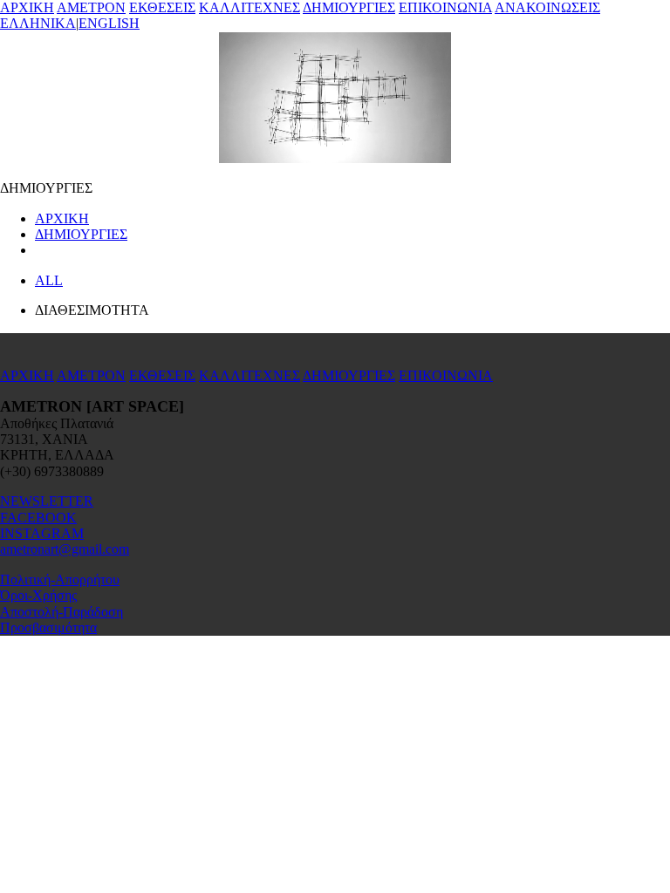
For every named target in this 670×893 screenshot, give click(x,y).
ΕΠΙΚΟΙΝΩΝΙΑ (445, 7)
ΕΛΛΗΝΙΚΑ (38, 23)
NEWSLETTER (46, 501)
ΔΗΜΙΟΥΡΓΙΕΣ (349, 7)
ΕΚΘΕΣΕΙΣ (162, 7)
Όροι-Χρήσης (38, 595)
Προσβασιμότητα (48, 627)
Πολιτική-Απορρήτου (60, 579)
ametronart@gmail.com (64, 549)
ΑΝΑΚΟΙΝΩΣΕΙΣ (547, 7)
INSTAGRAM (42, 533)
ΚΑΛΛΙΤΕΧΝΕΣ (249, 7)
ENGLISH (109, 23)
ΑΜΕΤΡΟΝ (91, 7)
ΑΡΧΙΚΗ (27, 7)
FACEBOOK (38, 517)
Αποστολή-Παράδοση (61, 611)
